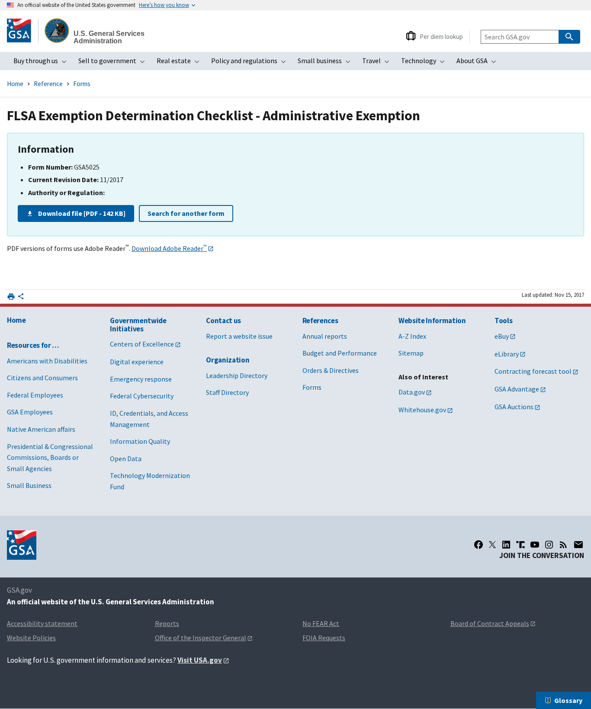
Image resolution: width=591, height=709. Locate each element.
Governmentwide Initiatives (138, 325)
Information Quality (140, 441)
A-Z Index (412, 336)
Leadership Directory (236, 375)
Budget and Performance (339, 353)
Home (15, 84)
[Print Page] (11, 296)
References (320, 320)
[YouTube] (534, 544)
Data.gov (411, 392)
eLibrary (507, 354)
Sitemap (411, 353)
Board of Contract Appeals (489, 623)
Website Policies (31, 637)
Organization (227, 360)
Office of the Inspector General (200, 637)
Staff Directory (227, 392)
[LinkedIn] (506, 544)
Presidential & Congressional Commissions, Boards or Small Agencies (50, 457)
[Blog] (563, 544)
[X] (492, 544)
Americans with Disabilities (47, 360)
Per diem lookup (441, 36)
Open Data (125, 458)
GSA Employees (30, 411)
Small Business (29, 485)
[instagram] (549, 544)
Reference (48, 84)
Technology (425, 63)
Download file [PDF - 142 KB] (81, 213)
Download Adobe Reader (169, 248)
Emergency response (141, 379)
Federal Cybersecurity (141, 395)
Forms (81, 84)
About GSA (478, 63)
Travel (378, 63)
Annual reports (324, 336)
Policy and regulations (251, 63)
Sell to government (114, 63)
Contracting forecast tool (533, 371)
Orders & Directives (330, 370)
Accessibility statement (42, 623)
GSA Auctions (514, 406)
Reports (167, 623)
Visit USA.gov (199, 660)
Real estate (181, 63)
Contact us (223, 320)
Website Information (432, 320)
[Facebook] (478, 544)
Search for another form (186, 213)
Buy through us (42, 63)
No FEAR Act (320, 623)
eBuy (502, 336)
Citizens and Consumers (42, 377)
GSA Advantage (517, 389)
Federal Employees (35, 395)
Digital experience (137, 361)
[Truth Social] (520, 544)
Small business (327, 63)
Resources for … (33, 345)
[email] (578, 544)
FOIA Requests (323, 637)
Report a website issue (239, 336)
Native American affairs (41, 429)
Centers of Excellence (142, 344)
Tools (503, 320)
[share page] (20, 298)
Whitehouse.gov (422, 409)
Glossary (568, 700)
